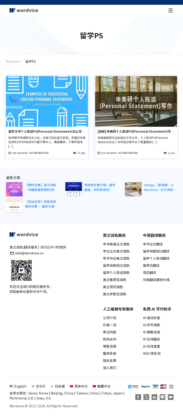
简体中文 (81, 386)
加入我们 (109, 367)
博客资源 (109, 346)
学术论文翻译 (153, 244)
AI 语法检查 (151, 317)
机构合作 (109, 339)
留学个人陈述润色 (116, 272)
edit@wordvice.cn (29, 253)
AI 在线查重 (151, 346)
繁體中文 (104, 386)
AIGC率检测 (152, 353)
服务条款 (109, 353)
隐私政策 (109, 360)
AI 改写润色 (151, 324)
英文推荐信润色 (114, 279)
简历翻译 (149, 272)
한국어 (40, 386)
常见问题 (109, 332)
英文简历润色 (113, 286)
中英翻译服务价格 (156, 279)
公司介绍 (109, 317)
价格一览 (109, 324)
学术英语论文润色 (116, 244)
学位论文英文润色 (116, 251)
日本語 (60, 386)
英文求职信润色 (114, 294)
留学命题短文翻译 (156, 251)
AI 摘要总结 (151, 332)
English (20, 386)
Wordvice (13, 61)
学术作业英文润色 (116, 258)
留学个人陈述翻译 (156, 258)
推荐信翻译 (151, 265)
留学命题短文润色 (116, 265)
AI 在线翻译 (151, 339)
